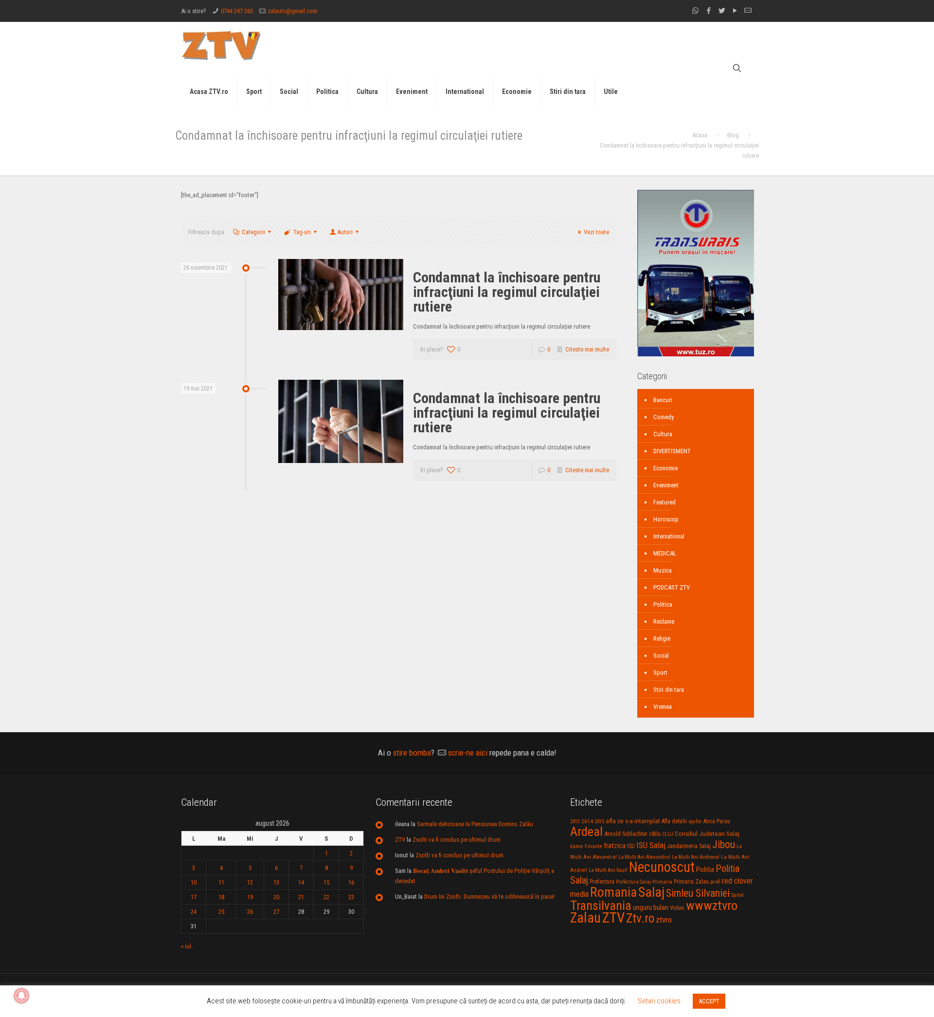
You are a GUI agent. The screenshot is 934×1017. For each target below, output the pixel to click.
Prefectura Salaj (633, 882)
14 (301, 882)
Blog (733, 135)
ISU (631, 846)
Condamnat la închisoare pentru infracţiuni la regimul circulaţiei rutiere (506, 292)
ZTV (400, 839)
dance (576, 846)
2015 (599, 821)
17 (194, 897)
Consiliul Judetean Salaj (707, 833)
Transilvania (600, 905)
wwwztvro (711, 905)
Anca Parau (716, 821)
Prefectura (602, 881)
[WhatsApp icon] (695, 10)
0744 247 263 (237, 11)
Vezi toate (596, 232)
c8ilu (655, 833)
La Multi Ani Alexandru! (644, 857)
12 (250, 882)
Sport (660, 672)
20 (276, 897)
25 (221, 911)
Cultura (662, 434)
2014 (587, 821)
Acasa (699, 135)
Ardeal (586, 831)
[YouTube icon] (735, 10)
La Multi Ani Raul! (608, 870)
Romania (613, 892)
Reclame (663, 621)
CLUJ (667, 834)
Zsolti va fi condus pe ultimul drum (457, 839)
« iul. (187, 946)
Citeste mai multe (587, 349)
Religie (661, 638)
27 (276, 911)
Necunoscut (662, 867)
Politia (705, 869)
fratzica (615, 845)
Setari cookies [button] (659, 1001)
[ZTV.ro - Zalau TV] (221, 45)
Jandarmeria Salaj (689, 846)
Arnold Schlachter (625, 833)
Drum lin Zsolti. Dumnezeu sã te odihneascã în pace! (489, 896)
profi (715, 881)
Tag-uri (302, 232)
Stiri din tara (668, 689)
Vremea (662, 706)
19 (250, 897)
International (668, 536)
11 (221, 882)
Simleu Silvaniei (698, 893)
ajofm (694, 821)
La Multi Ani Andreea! (695, 857)
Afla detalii (674, 821)
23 (351, 897)
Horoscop (666, 519)
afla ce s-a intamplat (633, 821)
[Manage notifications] (21, 995)
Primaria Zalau (691, 881)
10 (194, 882)
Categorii (253, 232)
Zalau (585, 917)
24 (194, 911)
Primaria (662, 882)
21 (301, 897)
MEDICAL (664, 553)
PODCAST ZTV (671, 587)
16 (351, 882)
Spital (737, 894)
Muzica (662, 570)
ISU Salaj (650, 845)
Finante (593, 846)
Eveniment (666, 485)
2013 (575, 821)
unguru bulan (650, 907)
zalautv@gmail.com (292, 11)
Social (661, 655)
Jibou (723, 844)
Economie (665, 468)
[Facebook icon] (708, 10)
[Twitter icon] (722, 10)
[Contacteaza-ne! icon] (748, 10)
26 (250, 911)
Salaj (651, 892)
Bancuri (662, 400)
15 (326, 882)
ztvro (664, 920)
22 (326, 897)
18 (221, 897)
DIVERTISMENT (672, 451)
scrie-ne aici (467, 753)
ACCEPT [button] (709, 1001)
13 (276, 882)
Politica (662, 604)
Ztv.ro (640, 918)
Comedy (663, 417)
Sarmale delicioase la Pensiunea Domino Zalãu (475, 824)
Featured (664, 502)
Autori (345, 232)
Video (677, 907)
